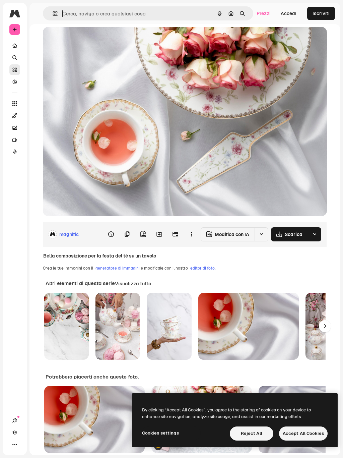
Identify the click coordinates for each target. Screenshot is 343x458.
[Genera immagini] (14, 127)
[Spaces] (14, 115)
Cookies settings (160, 433)
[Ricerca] (14, 57)
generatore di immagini (117, 268)
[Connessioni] (14, 420)
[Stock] (14, 69)
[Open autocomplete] (52, 13)
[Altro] (14, 444)
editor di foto (202, 268)
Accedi (288, 13)
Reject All (251, 433)
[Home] (14, 45)
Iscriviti (321, 13)
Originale (87, 39)
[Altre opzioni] (191, 234)
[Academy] (14, 432)
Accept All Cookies (303, 433)
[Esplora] (14, 81)
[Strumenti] (14, 103)
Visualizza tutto (133, 284)
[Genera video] (14, 139)
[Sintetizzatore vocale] (14, 152)
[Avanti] (325, 326)
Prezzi (264, 13)
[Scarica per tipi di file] (314, 234)
